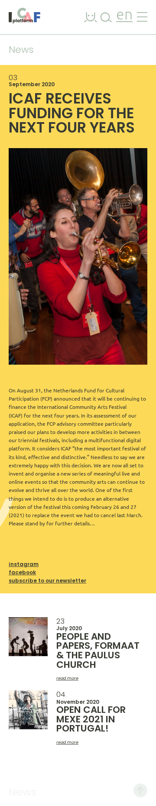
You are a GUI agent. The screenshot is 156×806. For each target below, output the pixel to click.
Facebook (22, 572)
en (124, 15)
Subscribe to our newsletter (47, 580)
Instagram (24, 564)
